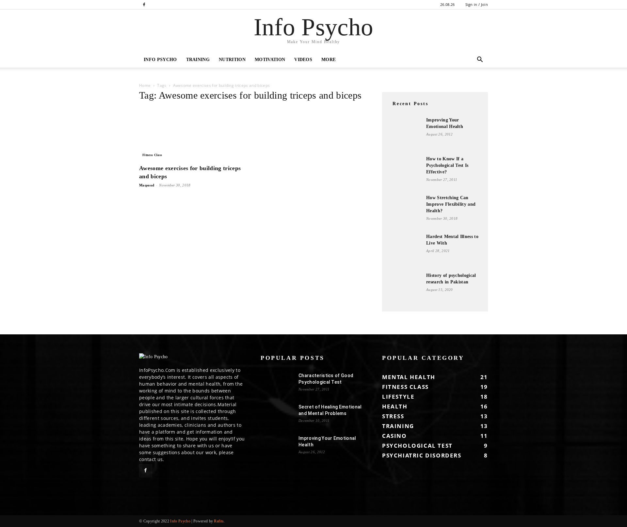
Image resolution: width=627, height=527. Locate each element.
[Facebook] (144, 4)
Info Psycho (160, 59)
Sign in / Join (476, 4)
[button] (480, 60)
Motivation (270, 59)
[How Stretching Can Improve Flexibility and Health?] (405, 212)
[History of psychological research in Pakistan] (405, 288)
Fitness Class (152, 155)
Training (198, 59)
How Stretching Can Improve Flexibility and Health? (450, 204)
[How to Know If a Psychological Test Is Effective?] (405, 172)
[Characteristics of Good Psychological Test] (277, 383)
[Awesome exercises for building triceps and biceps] (192, 134)
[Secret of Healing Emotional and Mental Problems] (277, 415)
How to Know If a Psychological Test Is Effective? (447, 165)
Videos (303, 59)
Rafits (219, 521)
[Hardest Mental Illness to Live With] (405, 249)
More (328, 59)
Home (145, 85)
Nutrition (232, 59)
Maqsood (146, 185)
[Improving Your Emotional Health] (405, 133)
